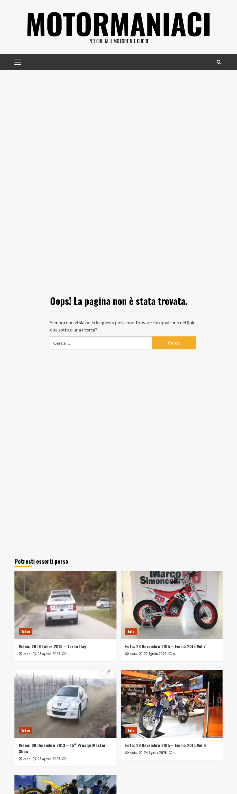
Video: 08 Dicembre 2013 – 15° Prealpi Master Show (62, 748)
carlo (27, 654)
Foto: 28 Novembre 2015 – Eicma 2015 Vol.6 (165, 745)
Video (25, 631)
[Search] (219, 62)
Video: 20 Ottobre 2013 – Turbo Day (52, 646)
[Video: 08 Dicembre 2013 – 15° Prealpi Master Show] (65, 704)
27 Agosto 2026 (155, 653)
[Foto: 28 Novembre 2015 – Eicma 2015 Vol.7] (172, 605)
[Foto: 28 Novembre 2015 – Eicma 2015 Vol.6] (172, 704)
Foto (131, 631)
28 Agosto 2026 (49, 653)
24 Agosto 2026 (155, 752)
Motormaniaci (118, 23)
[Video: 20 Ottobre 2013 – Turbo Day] (65, 605)
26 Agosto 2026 (49, 758)
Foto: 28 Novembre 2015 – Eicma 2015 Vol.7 (165, 646)
